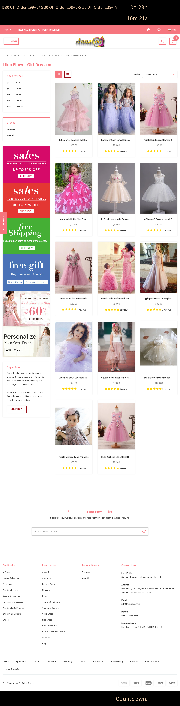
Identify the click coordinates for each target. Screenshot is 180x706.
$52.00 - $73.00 (14, 88)
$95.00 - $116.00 (14, 100)
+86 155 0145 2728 (129, 615)
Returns (45, 596)
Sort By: (136, 74)
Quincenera (21, 661)
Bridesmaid (98, 661)
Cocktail (134, 661)
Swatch (6, 619)
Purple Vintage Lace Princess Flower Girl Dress (82, 457)
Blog (44, 643)
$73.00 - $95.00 (14, 94)
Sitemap (46, 637)
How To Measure (49, 625)
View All (10, 135)
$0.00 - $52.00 (13, 82)
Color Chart (47, 613)
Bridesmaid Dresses (12, 613)
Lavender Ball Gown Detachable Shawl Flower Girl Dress (87, 298)
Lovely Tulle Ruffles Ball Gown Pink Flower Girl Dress (127, 298)
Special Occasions (11, 596)
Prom (37, 661)
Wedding (67, 661)
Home (5, 55)
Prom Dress (8, 584)
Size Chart (47, 619)
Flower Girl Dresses (50, 55)
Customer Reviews (50, 607)
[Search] (162, 41)
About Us (46, 572)
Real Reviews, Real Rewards (55, 631)
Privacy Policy (48, 584)
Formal (82, 661)
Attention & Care (13, 669)
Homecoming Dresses (13, 602)
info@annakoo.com (130, 604)
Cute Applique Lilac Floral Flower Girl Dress (122, 457)
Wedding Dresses (10, 590)
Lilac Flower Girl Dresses (76, 55)
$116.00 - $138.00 (15, 106)
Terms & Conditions (51, 602)
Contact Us (47, 578)
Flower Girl (52, 661)
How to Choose (152, 661)
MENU (14, 41)
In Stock (6, 572)
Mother (6, 661)
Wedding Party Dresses (24, 55)
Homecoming (117, 661)
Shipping (46, 590)
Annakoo (11, 129)
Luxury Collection (11, 578)
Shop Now (17, 409)
